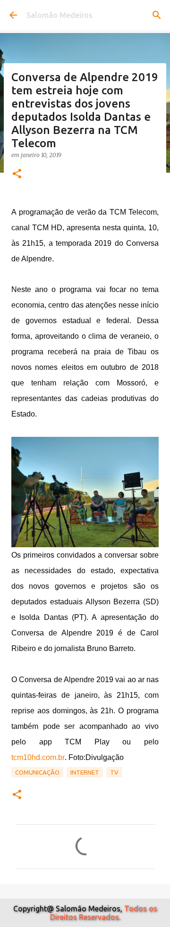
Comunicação (37, 772)
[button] (17, 174)
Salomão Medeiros (59, 15)
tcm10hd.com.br (38, 757)
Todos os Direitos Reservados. (103, 912)
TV (114, 772)
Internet (84, 772)
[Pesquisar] (156, 15)
